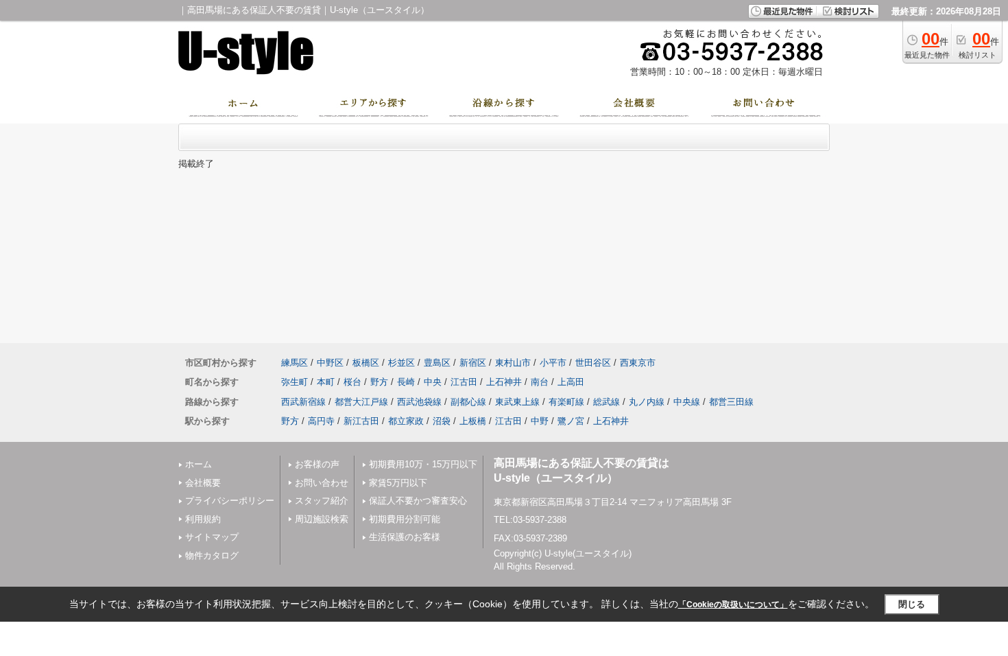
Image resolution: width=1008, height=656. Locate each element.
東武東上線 (517, 402)
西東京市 (638, 363)
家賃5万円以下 (398, 483)
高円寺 (321, 421)
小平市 (553, 363)
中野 (540, 421)
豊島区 (437, 363)
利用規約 (203, 519)
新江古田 (361, 421)
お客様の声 (317, 464)
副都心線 (468, 402)
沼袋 (442, 421)
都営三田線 (731, 402)
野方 (379, 382)
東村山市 (513, 363)
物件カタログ (212, 555)
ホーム (198, 464)
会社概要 (203, 483)
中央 (433, 382)
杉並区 (401, 363)
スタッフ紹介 (321, 500)
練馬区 (294, 363)
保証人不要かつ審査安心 (418, 500)
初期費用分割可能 (404, 519)
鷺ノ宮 (570, 421)
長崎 (406, 382)
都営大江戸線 (361, 402)
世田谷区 (593, 363)
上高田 (570, 382)
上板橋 (472, 421)
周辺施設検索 (321, 519)
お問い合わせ (321, 483)
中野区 (330, 363)
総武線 (606, 402)
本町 (326, 382)
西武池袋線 (419, 402)
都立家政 (406, 421)
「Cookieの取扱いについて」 (733, 604)
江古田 (464, 382)
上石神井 (504, 382)
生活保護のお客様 (404, 537)
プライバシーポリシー (229, 500)
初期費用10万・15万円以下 (423, 464)
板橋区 (365, 363)
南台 (540, 382)
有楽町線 (566, 402)
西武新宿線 (303, 402)
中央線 (686, 402)
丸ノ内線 (646, 402)
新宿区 (472, 363)
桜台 (352, 382)
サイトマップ (212, 537)
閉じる (911, 604)
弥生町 (294, 382)
